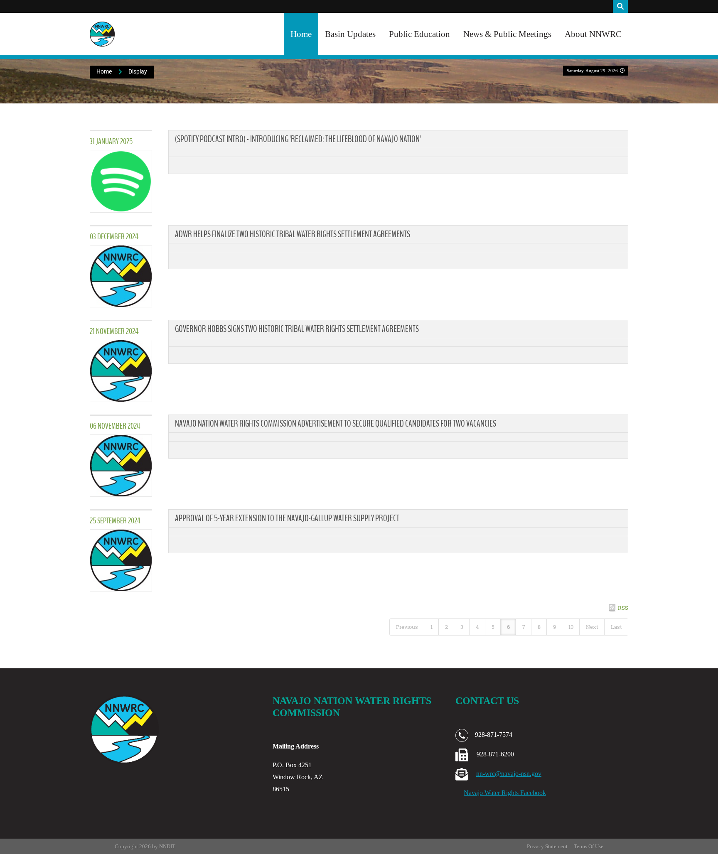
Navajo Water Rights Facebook (505, 792)
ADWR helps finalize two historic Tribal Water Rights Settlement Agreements (292, 234)
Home (301, 34)
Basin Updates (350, 34)
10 (570, 627)
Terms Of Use (588, 846)
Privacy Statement (547, 846)
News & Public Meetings (507, 34)
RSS (623, 607)
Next (592, 627)
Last (616, 627)
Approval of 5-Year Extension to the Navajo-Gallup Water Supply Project (287, 518)
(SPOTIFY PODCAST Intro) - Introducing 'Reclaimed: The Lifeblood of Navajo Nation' (298, 139)
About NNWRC (593, 34)
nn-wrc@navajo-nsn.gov (508, 773)
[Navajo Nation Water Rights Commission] (102, 34)
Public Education (419, 34)
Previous (407, 627)
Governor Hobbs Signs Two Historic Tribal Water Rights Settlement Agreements (297, 329)
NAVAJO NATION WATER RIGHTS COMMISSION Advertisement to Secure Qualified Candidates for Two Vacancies (335, 423)
